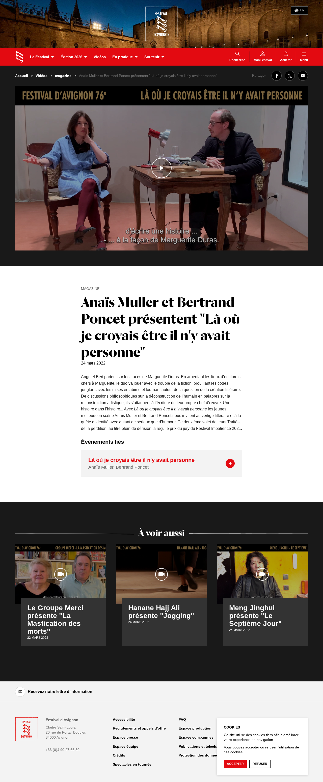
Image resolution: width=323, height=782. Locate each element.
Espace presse (125, 737)
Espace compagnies (196, 737)
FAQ (182, 719)
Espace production (195, 728)
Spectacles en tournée (132, 764)
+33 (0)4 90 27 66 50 (62, 750)
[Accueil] (19, 56)
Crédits (119, 755)
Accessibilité (124, 719)
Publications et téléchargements (206, 746)
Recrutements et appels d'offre (139, 728)
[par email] (303, 76)
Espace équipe (125, 746)
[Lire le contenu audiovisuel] (161, 168)
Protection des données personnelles (211, 755)
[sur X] (290, 76)
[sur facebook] (277, 76)
